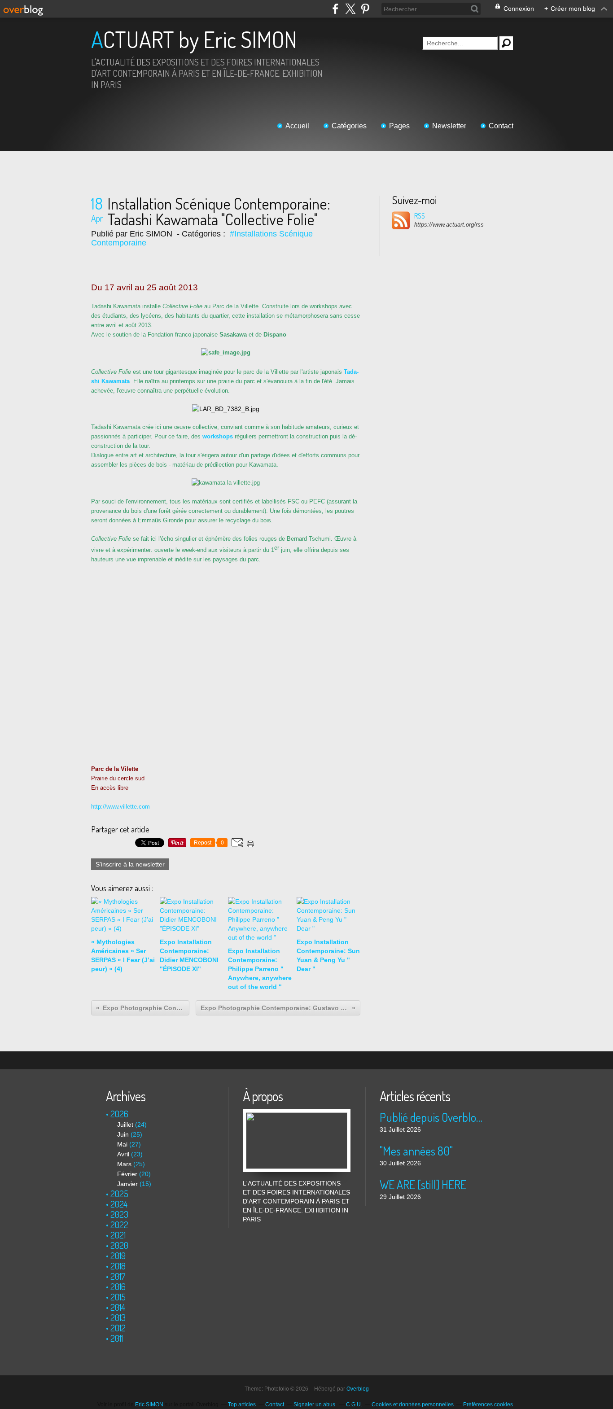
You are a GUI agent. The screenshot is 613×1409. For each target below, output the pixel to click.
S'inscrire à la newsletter (130, 864)
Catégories (349, 126)
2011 (116, 1338)
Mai (122, 1144)
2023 (119, 1214)
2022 (119, 1224)
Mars (124, 1164)
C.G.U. (354, 1404)
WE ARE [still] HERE (423, 1184)
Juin (123, 1134)
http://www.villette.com (120, 806)
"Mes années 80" (416, 1150)
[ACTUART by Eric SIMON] (296, 1113)
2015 (118, 1297)
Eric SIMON (149, 1404)
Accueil (297, 126)
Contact (501, 126)
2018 (118, 1266)
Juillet (125, 1124)
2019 (118, 1255)
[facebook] (335, 9)
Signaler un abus (315, 1404)
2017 (118, 1276)
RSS (419, 215)
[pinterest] (365, 9)
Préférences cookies (488, 1404)
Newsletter (449, 126)
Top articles (242, 1404)
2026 (119, 1114)
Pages (399, 126)
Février (127, 1173)
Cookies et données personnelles (413, 1404)
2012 (118, 1328)
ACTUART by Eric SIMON (194, 39)
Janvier (127, 1183)
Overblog (357, 1389)
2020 (119, 1245)
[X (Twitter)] (350, 9)
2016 (118, 1286)
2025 (119, 1193)
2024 (118, 1204)
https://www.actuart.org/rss (449, 224)
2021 (118, 1235)
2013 (118, 1317)
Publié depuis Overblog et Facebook (433, 1117)
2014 (117, 1307)
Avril (123, 1154)
